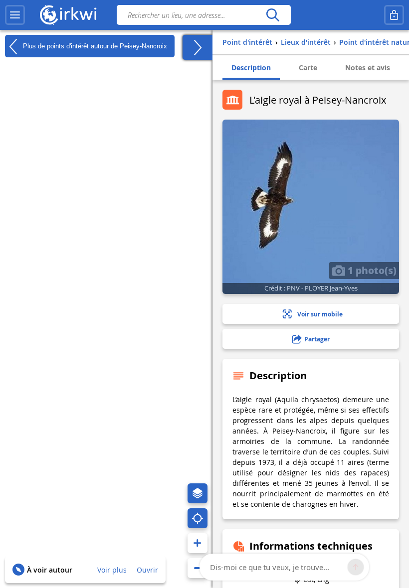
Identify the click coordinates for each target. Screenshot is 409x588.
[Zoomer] (197, 543)
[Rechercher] (272, 15)
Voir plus (112, 570)
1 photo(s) (371, 270)
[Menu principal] (15, 15)
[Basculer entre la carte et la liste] (197, 47)
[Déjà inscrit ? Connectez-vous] (394, 15)
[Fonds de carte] (197, 493)
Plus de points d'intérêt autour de (94, 45)
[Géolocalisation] (197, 518)
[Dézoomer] (197, 568)
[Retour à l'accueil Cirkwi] (68, 15)
